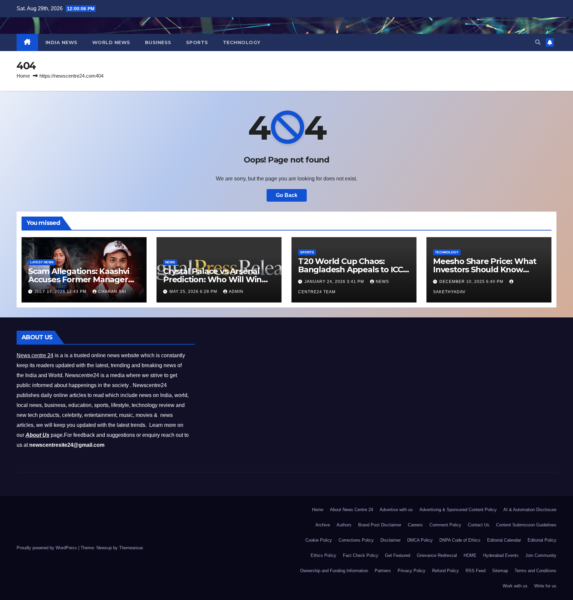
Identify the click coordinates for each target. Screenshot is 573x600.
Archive (322, 524)
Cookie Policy (318, 540)
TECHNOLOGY (242, 42)
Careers (415, 524)
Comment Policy (445, 524)
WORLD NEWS (111, 42)
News (170, 262)
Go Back (286, 195)
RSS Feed (475, 570)
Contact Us (478, 524)
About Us (37, 435)
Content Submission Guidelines (526, 524)
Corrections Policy (356, 540)
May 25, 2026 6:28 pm (194, 291)
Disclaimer (390, 540)
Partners (383, 570)
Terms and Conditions (535, 570)
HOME (470, 555)
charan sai (112, 291)
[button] (538, 42)
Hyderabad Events (501, 555)
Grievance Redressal (437, 555)
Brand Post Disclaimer (379, 524)
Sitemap (500, 570)
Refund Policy (445, 570)
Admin (236, 291)
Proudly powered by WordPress (47, 547)
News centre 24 (35, 355)
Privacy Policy (411, 570)
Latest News (42, 262)
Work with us (515, 585)
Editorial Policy (542, 540)
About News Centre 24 (351, 509)
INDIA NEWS (61, 42)
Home (23, 76)
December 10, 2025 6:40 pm (472, 281)
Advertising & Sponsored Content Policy (458, 509)
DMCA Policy (420, 540)
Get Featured (397, 555)
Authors (344, 524)
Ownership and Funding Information (334, 570)
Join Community (540, 555)
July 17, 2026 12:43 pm (61, 291)
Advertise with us (396, 509)
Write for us (545, 585)
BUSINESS (158, 42)
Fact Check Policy (360, 555)
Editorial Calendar (504, 540)
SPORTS (197, 42)
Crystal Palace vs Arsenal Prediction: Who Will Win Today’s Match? (212, 279)
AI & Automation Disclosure (529, 509)
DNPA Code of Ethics (459, 540)
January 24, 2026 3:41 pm (334, 281)
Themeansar (131, 547)
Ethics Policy (323, 555)
